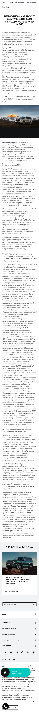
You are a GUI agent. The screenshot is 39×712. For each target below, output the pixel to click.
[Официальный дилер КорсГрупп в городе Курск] (26, 2)
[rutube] (11, 652)
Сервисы (6, 622)
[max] (22, 652)
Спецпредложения (11, 640)
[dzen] (34, 652)
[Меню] (3, 2)
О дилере (7, 645)
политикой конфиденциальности (14, 689)
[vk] (6, 652)
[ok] (28, 652)
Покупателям (9, 628)
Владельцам (8, 634)
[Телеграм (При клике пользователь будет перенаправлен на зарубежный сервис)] (17, 652)
